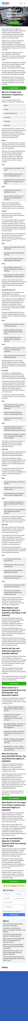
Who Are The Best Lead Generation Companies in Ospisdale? (13, 924)
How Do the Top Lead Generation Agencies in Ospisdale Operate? (12, 935)
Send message (14, 914)
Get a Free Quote (14, 798)
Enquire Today (14, 88)
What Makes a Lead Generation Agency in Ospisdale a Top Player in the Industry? (14, 930)
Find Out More (14, 683)
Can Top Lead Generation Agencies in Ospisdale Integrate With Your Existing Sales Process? (14, 958)
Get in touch (14, 23)
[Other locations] (20, 3)
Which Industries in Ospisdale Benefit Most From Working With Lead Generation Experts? (13, 940)
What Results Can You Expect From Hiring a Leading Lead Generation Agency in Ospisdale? (13, 952)
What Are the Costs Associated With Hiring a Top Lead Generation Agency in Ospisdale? (13, 946)
